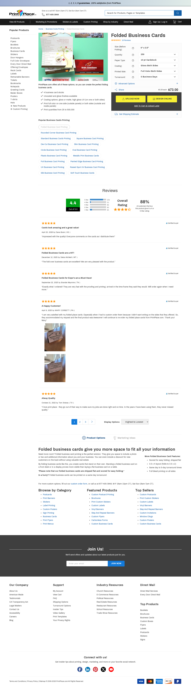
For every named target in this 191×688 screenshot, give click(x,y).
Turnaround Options (62, 606)
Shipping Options (60, 602)
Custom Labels (98, 505)
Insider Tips (58, 609)
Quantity (119, 55)
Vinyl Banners (97, 509)
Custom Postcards (148, 495)
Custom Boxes (146, 621)
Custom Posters (50, 509)
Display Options (112, 422)
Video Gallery (59, 613)
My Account (58, 591)
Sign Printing (48, 513)
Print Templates (60, 617)
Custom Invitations (148, 513)
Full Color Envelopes (20, 61)
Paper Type (120, 60)
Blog (11, 620)
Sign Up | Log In (160, 22)
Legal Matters (15, 606)
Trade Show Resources (107, 613)
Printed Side (120, 72)
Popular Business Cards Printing (54, 120)
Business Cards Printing (55, 29)
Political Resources (105, 598)
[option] (73, 57)
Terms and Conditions (17, 681)
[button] (180, 13)
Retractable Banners (19, 77)
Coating (118, 66)
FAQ (55, 598)
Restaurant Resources (106, 606)
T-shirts (13, 99)
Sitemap (42, 681)
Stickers (14, 54)
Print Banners (49, 498)
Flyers (13, 41)
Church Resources (105, 591)
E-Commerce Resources (107, 595)
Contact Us (14, 609)
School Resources (105, 609)
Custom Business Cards (102, 524)
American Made (16, 595)
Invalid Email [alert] (72, 568)
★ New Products (18, 106)
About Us (13, 591)
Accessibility (14, 613)
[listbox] (158, 54)
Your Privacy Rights (61, 620)
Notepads (14, 87)
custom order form (79, 484)
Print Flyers (48, 520)
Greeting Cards (17, 90)
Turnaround (120, 77)
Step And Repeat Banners (102, 513)
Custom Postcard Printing (102, 495)
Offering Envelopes (19, 67)
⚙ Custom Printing (19, 109)
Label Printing (49, 505)
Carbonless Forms (99, 520)
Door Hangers (16, 58)
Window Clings (146, 517)
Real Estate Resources (107, 602)
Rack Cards (15, 70)
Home (40, 29)
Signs (142, 640)
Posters (13, 96)
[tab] (93, 438)
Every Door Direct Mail (20, 64)
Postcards (15, 38)
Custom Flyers (97, 517)
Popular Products (19, 30)
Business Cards (17, 51)
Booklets (14, 45)
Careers (12, 617)
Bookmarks (15, 83)
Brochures (15, 48)
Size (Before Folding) (120, 48)
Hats (12, 103)
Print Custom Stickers (100, 502)
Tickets (13, 80)
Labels (13, 74)
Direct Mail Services (149, 591)
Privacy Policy (32, 681)
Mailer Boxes (16, 93)
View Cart (57, 595)
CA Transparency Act (18, 602)
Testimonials (14, 598)
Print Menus (48, 524)
